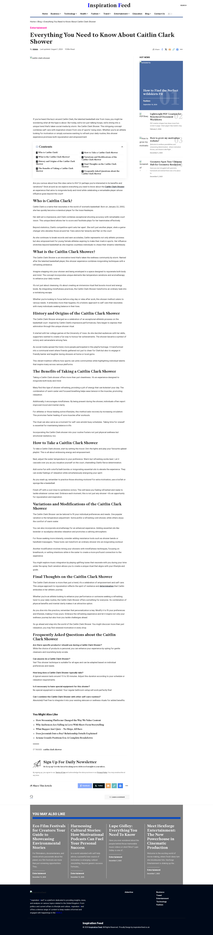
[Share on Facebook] (162, 49)
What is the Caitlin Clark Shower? (54, 157)
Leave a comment (118, 797)
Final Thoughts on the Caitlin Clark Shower (99, 165)
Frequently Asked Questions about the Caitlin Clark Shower (100, 172)
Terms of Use (60, 772)
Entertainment (38, 27)
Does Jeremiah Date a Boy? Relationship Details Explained (66, 733)
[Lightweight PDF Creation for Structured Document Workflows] (144, 118)
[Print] (177, 49)
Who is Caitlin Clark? (48, 152)
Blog (40, 21)
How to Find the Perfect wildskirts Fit (160, 92)
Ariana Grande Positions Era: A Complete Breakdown (64, 738)
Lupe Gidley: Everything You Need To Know (123, 830)
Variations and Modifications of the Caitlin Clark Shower (99, 158)
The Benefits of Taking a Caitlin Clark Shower (54, 169)
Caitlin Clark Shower (114, 186)
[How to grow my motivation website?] (144, 142)
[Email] (169, 49)
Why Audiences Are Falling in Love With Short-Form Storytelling (70, 725)
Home (33, 21)
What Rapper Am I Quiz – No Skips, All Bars (59, 729)
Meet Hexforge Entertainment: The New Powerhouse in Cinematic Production (161, 837)
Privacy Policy (102, 772)
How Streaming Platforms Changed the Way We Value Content (68, 720)
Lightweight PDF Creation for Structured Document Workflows (165, 117)
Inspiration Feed (95, 927)
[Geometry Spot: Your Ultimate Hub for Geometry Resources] (144, 165)
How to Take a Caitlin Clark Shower (101, 152)
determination (107, 586)
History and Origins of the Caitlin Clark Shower (55, 162)
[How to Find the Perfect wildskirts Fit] (161, 74)
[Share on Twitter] (166, 49)
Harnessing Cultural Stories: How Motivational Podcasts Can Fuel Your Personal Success (87, 837)
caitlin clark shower (52, 749)
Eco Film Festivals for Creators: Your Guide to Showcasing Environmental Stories (49, 837)
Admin (35, 49)
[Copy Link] (173, 49)
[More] (181, 49)
